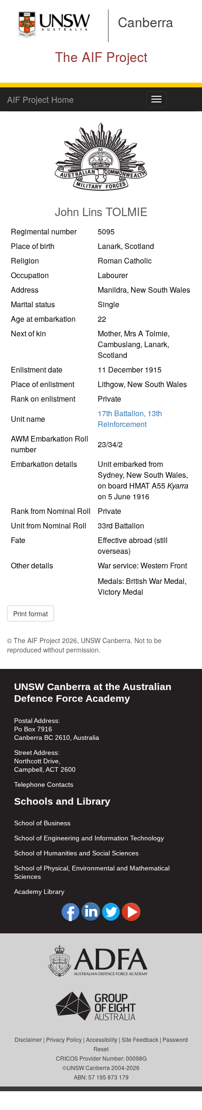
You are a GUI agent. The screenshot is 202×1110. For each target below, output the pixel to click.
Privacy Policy (64, 1039)
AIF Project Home (40, 99)
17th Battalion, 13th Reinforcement (130, 418)
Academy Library (39, 891)
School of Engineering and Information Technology (89, 838)
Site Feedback (140, 1039)
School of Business (42, 823)
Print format (30, 613)
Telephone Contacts (43, 784)
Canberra (145, 21)
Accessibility (101, 1039)
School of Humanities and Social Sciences (76, 853)
